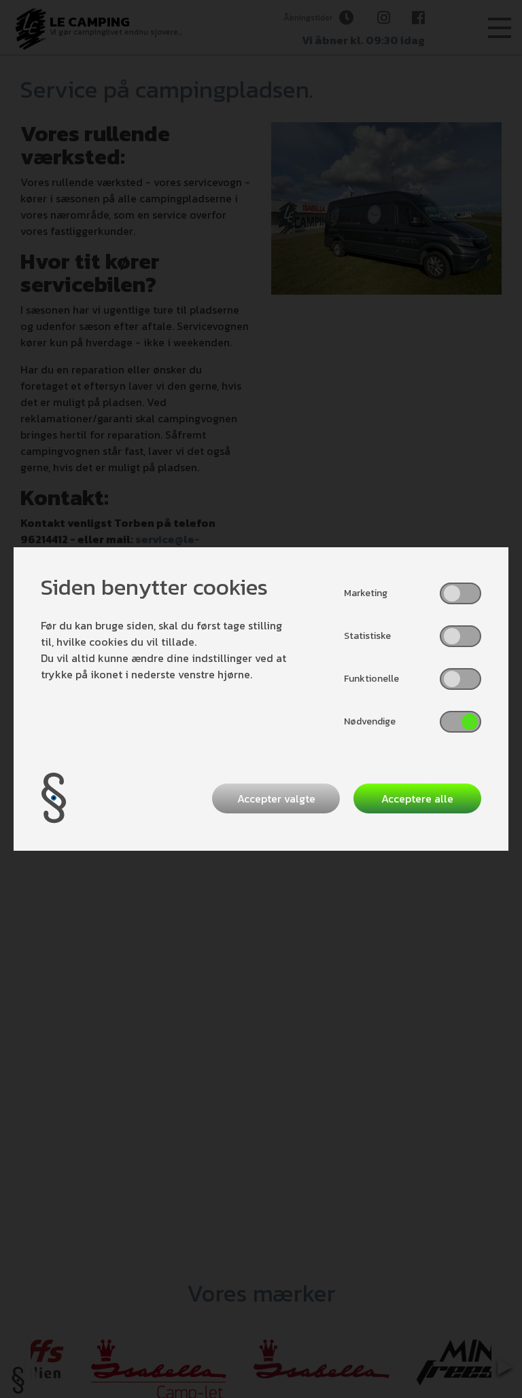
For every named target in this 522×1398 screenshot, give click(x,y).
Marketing (365, 593)
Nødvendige (370, 721)
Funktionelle (371, 679)
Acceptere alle (417, 798)
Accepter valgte (276, 798)
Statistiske (367, 636)
